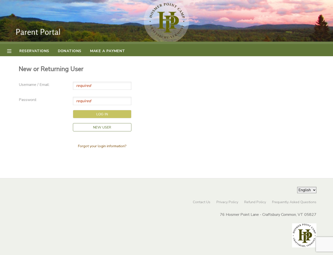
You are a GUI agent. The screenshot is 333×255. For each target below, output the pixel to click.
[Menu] (13, 50)
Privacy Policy (227, 202)
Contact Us (201, 202)
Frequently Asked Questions (294, 202)
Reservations (34, 50)
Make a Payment (107, 50)
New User (102, 127)
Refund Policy (255, 202)
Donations (70, 50)
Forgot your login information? (102, 146)
